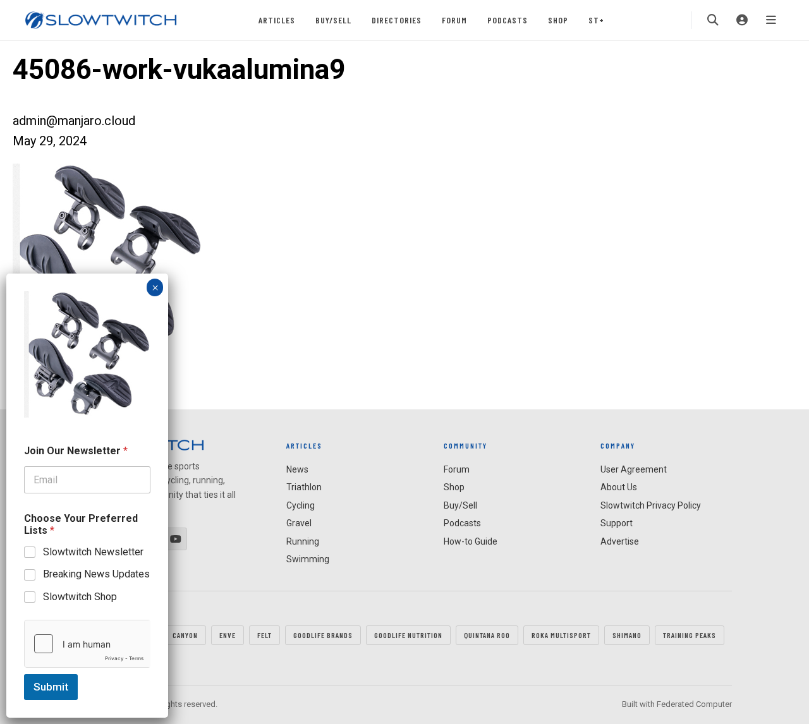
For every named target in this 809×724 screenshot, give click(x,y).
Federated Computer (694, 704)
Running (302, 541)
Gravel (299, 523)
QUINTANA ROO (487, 634)
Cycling (300, 505)
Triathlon (304, 487)
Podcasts (507, 20)
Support (616, 523)
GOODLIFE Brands (323, 634)
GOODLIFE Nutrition (408, 634)
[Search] (713, 20)
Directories (397, 20)
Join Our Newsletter (76, 451)
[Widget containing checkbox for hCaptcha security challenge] (87, 644)
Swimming (307, 559)
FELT (264, 634)
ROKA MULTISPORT (561, 634)
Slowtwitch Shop (80, 597)
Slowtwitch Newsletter (93, 552)
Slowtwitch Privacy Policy (650, 505)
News (297, 469)
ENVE (227, 634)
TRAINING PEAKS (689, 634)
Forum (454, 20)
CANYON (185, 634)
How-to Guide (470, 541)
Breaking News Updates (96, 574)
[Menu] (771, 20)
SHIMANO (627, 634)
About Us (618, 487)
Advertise (619, 541)
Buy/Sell (333, 20)
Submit (50, 686)
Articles (277, 20)
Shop (558, 20)
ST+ (596, 20)
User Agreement (633, 469)
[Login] (742, 20)
